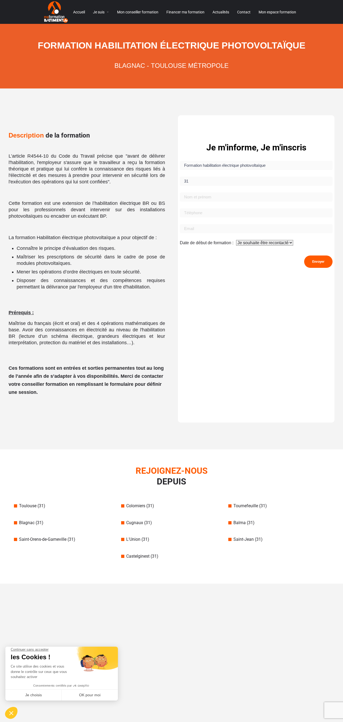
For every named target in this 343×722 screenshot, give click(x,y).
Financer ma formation (185, 12)
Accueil (79, 12)
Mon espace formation (277, 12)
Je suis (99, 12)
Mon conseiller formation (137, 12)
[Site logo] (56, 11)
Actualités (220, 12)
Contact (244, 12)
